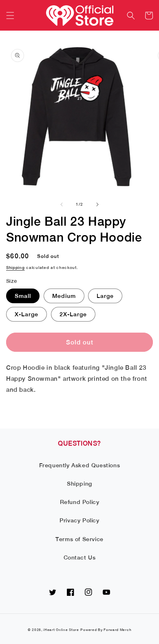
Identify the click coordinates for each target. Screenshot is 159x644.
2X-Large (73, 314)
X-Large (26, 314)
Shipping (15, 267)
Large (105, 296)
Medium (64, 296)
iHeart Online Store (61, 630)
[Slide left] (62, 204)
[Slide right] (97, 204)
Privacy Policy (79, 520)
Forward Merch (117, 630)
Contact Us (80, 557)
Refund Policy (79, 502)
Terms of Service (79, 539)
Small (23, 296)
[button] (10, 15)
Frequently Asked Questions (79, 465)
